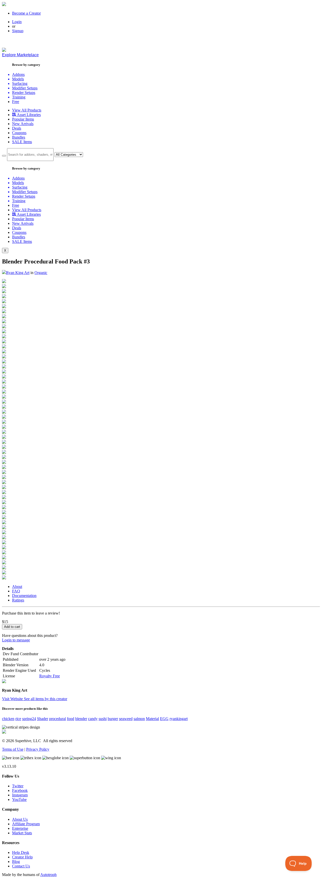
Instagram (20, 795)
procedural (57, 719)
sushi (103, 719)
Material (152, 719)
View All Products (26, 110)
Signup (17, 31)
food (70, 719)
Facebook (20, 790)
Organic (40, 272)
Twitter (17, 786)
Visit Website (13, 699)
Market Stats (22, 833)
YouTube (19, 799)
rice (18, 719)
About (17, 586)
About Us (20, 819)
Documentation (24, 595)
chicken (8, 719)
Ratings (18, 600)
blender (81, 719)
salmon (139, 719)
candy (93, 719)
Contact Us (21, 866)
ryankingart (179, 719)
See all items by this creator (45, 699)
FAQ (16, 591)
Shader (42, 719)
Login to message (16, 640)
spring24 (29, 719)
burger (113, 719)
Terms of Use (12, 749)
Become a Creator (26, 13)
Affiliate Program (26, 824)
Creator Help (22, 857)
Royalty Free (49, 676)
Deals (16, 128)
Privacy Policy (37, 749)
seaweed (126, 719)
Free (15, 101)
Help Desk (20, 852)
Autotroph (48, 874)
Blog (16, 861)
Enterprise (20, 828)
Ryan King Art (17, 272)
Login (17, 22)
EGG (164, 719)
